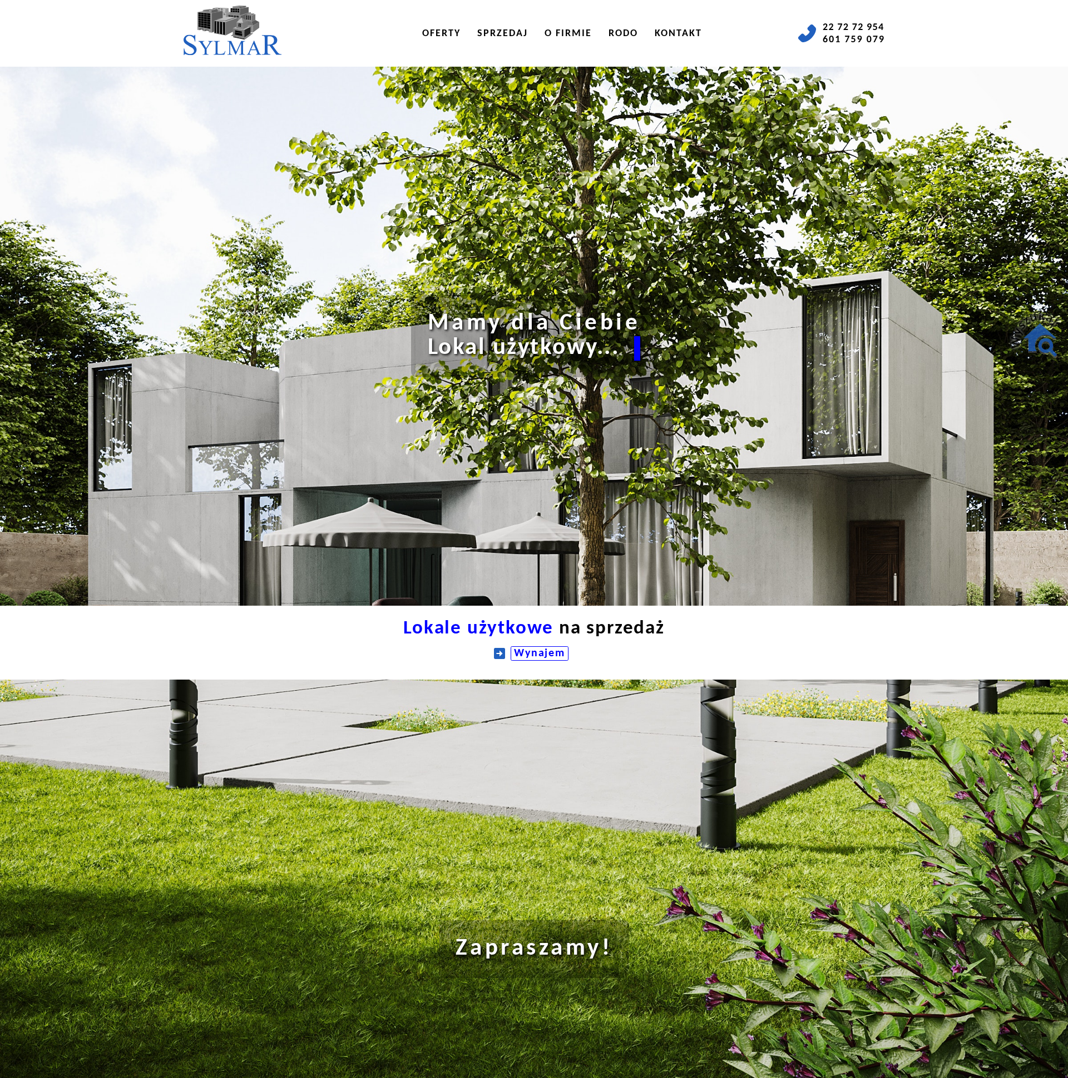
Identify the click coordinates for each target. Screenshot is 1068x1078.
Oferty (441, 33)
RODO (623, 33)
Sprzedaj (502, 33)
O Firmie (568, 33)
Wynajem (539, 653)
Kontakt (678, 33)
